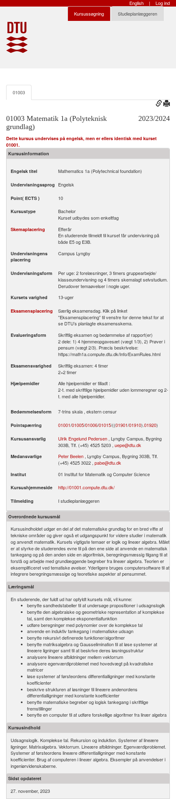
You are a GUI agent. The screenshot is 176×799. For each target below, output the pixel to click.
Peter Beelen (70, 456)
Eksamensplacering (32, 311)
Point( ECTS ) (25, 198)
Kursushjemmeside (31, 487)
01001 (64, 425)
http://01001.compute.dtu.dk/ (86, 487)
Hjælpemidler (25, 383)
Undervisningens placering (29, 256)
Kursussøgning (89, 13)
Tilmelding (22, 501)
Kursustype (23, 211)
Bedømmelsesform (31, 412)
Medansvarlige (26, 456)
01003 (19, 92)
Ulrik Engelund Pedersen (82, 438)
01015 (105, 425)
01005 (78, 425)
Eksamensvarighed (31, 366)
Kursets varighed (29, 297)
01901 (121, 425)
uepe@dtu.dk (128, 445)
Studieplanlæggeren (137, 13)
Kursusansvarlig (28, 439)
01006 (91, 425)
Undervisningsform (31, 273)
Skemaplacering (28, 229)
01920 (150, 425)
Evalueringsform (28, 335)
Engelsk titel (24, 171)
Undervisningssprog (33, 185)
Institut (18, 474)
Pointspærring (26, 425)
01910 (135, 425)
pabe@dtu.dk (108, 462)
